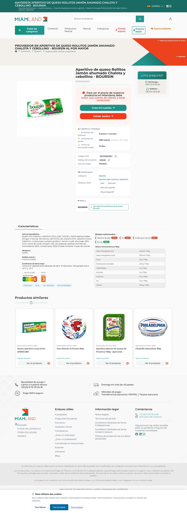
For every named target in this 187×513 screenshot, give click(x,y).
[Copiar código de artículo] (109, 160)
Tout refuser (40, 507)
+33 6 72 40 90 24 (152, 84)
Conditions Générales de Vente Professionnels (110, 424)
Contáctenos (61, 431)
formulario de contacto (150, 417)
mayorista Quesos (45, 8)
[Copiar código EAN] (115, 156)
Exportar (59, 447)
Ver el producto (34, 363)
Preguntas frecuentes (66, 418)
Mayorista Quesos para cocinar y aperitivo (69, 8)
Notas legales (102, 414)
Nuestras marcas (63, 426)
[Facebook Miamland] (136, 434)
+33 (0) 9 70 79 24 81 (149, 414)
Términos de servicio (105, 418)
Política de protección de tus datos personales (112, 437)
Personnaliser (77, 507)
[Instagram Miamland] (170, 6)
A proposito (61, 414)
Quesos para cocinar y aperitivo (60, 51)
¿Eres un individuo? (65, 435)
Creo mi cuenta (101, 107)
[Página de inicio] (16, 51)
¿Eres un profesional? (66, 439)
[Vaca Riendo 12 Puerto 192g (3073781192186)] (74, 327)
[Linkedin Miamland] (167, 6)
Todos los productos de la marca (172, 41)
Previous (12, 338)
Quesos (37, 51)
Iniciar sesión (101, 116)
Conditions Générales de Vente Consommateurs (110, 430)
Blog (57, 455)
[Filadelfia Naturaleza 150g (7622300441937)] (152, 327)
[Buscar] (140, 19)
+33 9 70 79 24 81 (152, 92)
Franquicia (103, 28)
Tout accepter (59, 507)
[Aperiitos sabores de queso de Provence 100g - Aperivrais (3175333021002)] (113, 327)
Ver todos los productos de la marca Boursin (108, 207)
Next (174, 338)
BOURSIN (82, 207)
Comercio (25, 51)
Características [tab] (28, 226)
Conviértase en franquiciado (69, 443)
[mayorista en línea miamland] (31, 19)
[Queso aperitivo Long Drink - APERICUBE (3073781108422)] (34, 327)
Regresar (182, 56)
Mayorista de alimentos (26, 8)
